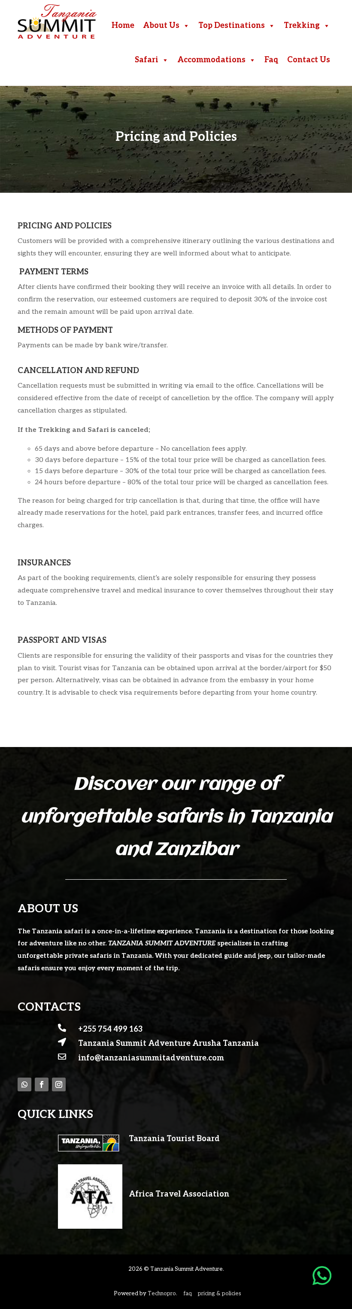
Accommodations (211, 59)
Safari (146, 59)
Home (123, 25)
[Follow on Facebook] (42, 1084)
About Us (161, 25)
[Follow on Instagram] (59, 1084)
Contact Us (308, 59)
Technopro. (162, 1293)
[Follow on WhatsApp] (24, 1084)
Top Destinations (231, 25)
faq (187, 1293)
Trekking (302, 25)
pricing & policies (219, 1293)
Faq (271, 59)
